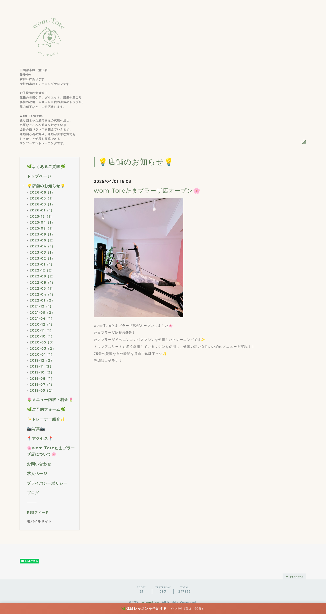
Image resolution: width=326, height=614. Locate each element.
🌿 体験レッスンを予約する (144, 608)
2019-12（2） (42, 360)
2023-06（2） (43, 240)
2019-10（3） (42, 372)
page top (296, 577)
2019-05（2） (42, 390)
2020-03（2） (43, 348)
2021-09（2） (42, 312)
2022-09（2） (43, 276)
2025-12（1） (42, 216)
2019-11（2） (41, 366)
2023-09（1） (42, 234)
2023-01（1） (42, 264)
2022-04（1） (42, 294)
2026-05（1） (42, 198)
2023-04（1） (42, 246)
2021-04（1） (42, 318)
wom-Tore (150, 602)
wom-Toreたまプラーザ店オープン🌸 (147, 190)
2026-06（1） (42, 192)
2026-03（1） (42, 204)
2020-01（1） (42, 354)
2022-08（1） (42, 282)
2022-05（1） (42, 288)
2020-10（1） (42, 336)
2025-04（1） (42, 222)
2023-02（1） (42, 258)
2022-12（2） (42, 270)
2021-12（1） (41, 306)
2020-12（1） (42, 324)
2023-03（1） (42, 252)
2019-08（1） (42, 378)
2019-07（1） (42, 384)
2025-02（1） (42, 228)
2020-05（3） (43, 342)
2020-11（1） (41, 330)
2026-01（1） (42, 210)
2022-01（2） (42, 300)
